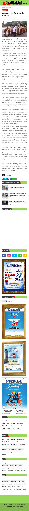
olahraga (19, 489)
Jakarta (17, 420)
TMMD (3, 489)
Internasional (9, 484)
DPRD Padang (5, 481)
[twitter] (14, 255)
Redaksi (5, 504)
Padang (20, 465)
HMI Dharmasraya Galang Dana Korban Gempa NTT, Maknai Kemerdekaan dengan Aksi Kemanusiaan (17, 187)
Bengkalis (13, 439)
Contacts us (11, 504)
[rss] (25, 255)
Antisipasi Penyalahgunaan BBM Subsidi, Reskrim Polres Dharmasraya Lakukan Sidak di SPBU (18, 202)
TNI (7, 489)
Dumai (9, 463)
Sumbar (8, 428)
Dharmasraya (9, 7)
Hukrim (3, 484)
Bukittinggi (4, 463)
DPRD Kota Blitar (10, 479)
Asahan (8, 439)
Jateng (3, 423)
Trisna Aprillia (6, 18)
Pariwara (13, 486)
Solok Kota (23, 470)
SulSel (3, 428)
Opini (9, 486)
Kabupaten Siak (22, 444)
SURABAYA (4, 470)
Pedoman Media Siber (10, 506)
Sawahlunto (10, 470)
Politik (18, 486)
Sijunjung (10, 452)
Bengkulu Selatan (20, 439)
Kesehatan (19, 484)
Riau (22, 425)
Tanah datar (23, 452)
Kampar (3, 447)
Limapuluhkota (10, 447)
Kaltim (12, 425)
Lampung (17, 425)
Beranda (3, 7)
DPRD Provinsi (21, 481)
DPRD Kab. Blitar (18, 479)
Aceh (3, 420)
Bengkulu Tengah (5, 441)
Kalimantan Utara (20, 423)
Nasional (4, 486)
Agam (3, 439)
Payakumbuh (13, 468)
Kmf (24, 484)
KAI (14, 484)
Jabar (13, 420)
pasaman (4, 454)
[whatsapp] (20, 255)
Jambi (22, 420)
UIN (11, 489)
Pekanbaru (20, 468)
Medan (16, 465)
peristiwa (24, 489)
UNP (14, 489)
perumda (4, 491)
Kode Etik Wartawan (19, 506)
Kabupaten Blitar (14, 444)
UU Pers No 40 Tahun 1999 (20, 504)
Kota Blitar (19, 463)
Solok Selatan (16, 452)
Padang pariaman (12, 449)
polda (9, 491)
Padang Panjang (5, 468)
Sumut (13, 428)
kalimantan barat (5, 431)
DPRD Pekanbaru (13, 481)
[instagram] (9, 255)
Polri (22, 486)
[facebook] (4, 255)
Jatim (8, 423)
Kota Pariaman (5, 465)
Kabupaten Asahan (5, 444)
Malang (16, 447)
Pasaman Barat (21, 449)
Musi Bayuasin (22, 447)
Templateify (16, 509)
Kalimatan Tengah (5, 425)
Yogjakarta (18, 428)
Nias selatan (4, 449)
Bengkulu (8, 420)
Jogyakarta (13, 423)
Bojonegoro (13, 441)
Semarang (4, 452)
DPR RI (3, 479)
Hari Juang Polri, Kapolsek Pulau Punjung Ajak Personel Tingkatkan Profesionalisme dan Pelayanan (17, 195)
